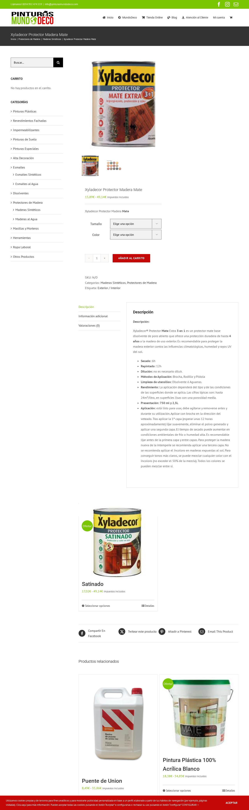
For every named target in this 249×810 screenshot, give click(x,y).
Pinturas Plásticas (24, 111)
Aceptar (232, 803)
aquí (24, 804)
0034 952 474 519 (32, 4)
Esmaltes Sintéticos (28, 174)
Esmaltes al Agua (26, 184)
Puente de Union (102, 781)
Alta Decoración (23, 158)
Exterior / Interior (109, 288)
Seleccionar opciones (97, 606)
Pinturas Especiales (26, 149)
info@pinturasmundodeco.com (61, 4)
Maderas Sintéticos (113, 283)
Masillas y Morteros (26, 228)
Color (96, 235)
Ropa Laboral (22, 247)
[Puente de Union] (118, 724)
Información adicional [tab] (93, 316)
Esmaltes (19, 167)
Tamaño (96, 224)
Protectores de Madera (142, 283)
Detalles (149, 606)
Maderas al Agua (26, 219)
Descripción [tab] (86, 307)
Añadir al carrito (131, 258)
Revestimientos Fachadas (29, 121)
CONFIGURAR (189, 804)
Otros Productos (23, 257)
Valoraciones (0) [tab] (89, 325)
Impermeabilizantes (26, 130)
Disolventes (21, 193)
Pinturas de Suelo (25, 139)
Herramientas (22, 238)
